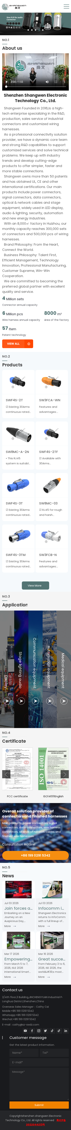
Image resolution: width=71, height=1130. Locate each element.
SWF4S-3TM (15, 555)
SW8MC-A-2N (17, 452)
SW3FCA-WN (49, 400)
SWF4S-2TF (48, 452)
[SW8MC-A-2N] (18, 433)
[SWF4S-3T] (18, 485)
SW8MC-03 (48, 503)
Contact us (12, 989)
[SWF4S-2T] (18, 382)
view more (35, 585)
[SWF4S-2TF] (52, 433)
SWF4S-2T (14, 400)
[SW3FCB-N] (52, 537)
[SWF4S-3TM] (18, 537)
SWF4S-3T (14, 503)
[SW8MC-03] (52, 485)
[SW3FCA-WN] (52, 382)
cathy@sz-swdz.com (25, 1024)
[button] (28, 30)
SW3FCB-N (48, 555)
